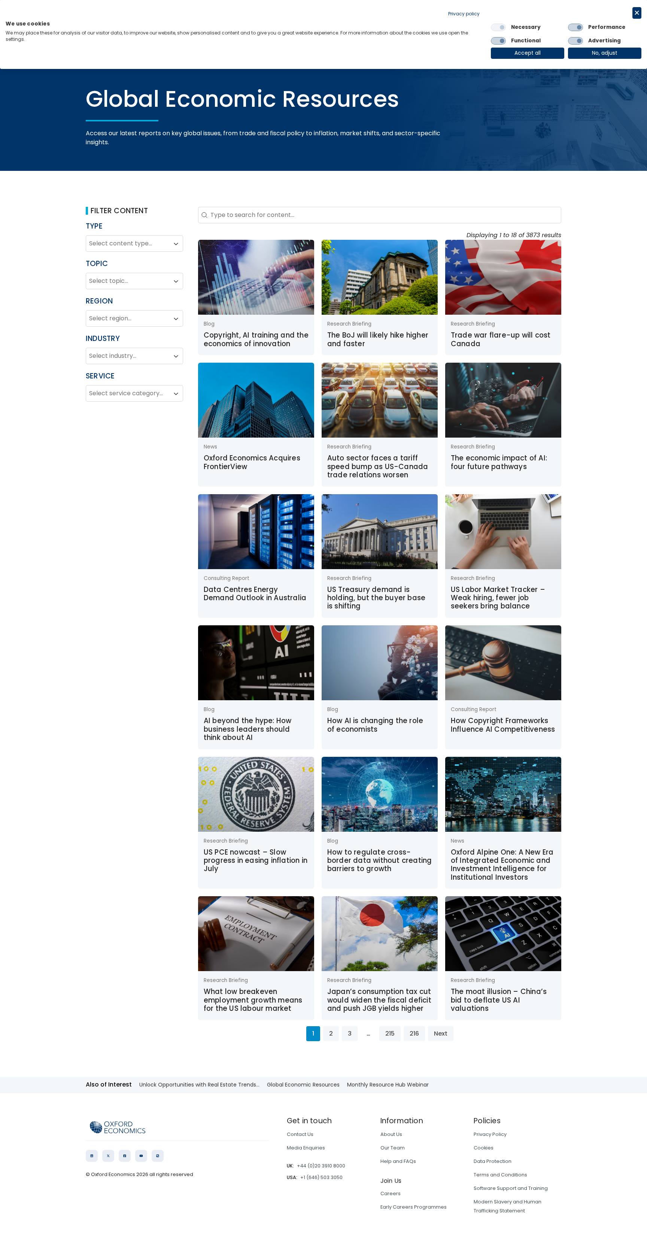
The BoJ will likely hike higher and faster (377, 339)
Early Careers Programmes (413, 1207)
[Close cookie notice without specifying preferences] (636, 13)
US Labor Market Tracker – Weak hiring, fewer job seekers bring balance (498, 597)
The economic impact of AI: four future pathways (499, 462)
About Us (391, 1134)
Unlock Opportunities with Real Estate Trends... (199, 1084)
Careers (390, 1193)
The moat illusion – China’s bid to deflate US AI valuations (499, 999)
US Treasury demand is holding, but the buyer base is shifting (376, 597)
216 (414, 1033)
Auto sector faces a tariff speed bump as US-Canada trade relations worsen (377, 466)
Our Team (392, 1148)
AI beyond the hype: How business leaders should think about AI (248, 729)
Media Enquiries (306, 1148)
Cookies (483, 1148)
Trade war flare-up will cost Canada (501, 339)
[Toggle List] (176, 244)
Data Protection (492, 1161)
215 (390, 1033)
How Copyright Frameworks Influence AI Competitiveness (503, 725)
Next (440, 1033)
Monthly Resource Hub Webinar (388, 1084)
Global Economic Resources (303, 1084)
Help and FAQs (398, 1161)
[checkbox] (498, 27)
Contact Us (300, 1134)
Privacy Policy (490, 1134)
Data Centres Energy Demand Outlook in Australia (255, 593)
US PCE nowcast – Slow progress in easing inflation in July (255, 860)
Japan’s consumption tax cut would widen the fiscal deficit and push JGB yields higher (379, 999)
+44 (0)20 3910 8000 (321, 1166)
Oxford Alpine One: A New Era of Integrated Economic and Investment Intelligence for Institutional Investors (502, 864)
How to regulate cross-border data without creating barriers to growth (379, 860)
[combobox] (127, 244)
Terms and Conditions (500, 1175)
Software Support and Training (511, 1188)
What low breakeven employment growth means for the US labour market (253, 999)
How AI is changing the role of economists (375, 725)
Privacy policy (464, 13)
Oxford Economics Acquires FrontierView (252, 462)
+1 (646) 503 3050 (321, 1177)
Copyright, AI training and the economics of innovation (256, 339)
